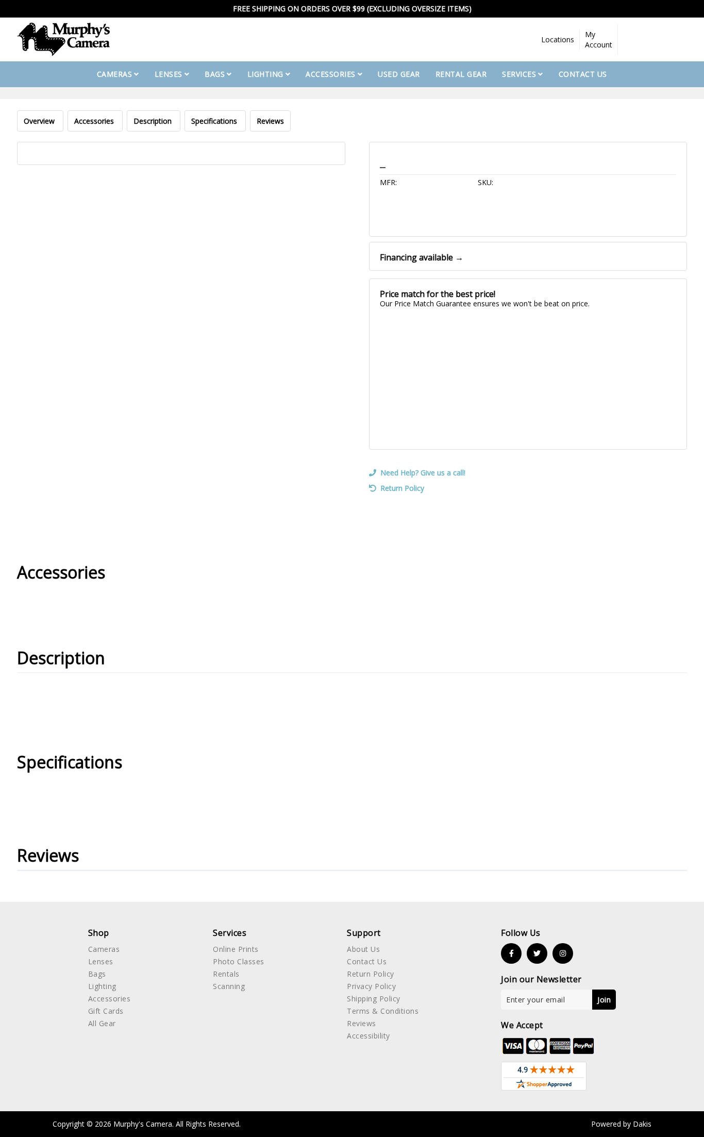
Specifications (215, 121)
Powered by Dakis (621, 1124)
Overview (40, 121)
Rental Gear (461, 74)
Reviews (270, 121)
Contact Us (583, 74)
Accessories (95, 121)
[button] (558, 39)
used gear (399, 74)
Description (153, 121)
